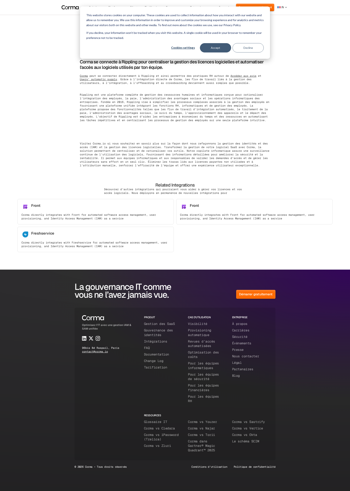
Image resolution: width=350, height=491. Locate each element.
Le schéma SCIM (245, 441)
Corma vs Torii (201, 435)
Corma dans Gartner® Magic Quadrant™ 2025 (201, 446)
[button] (282, 7)
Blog (236, 376)
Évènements (241, 343)
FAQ (147, 348)
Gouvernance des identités (158, 332)
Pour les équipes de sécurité (203, 376)
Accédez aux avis (243, 76)
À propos (240, 324)
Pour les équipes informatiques (203, 365)
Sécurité (240, 337)
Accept (215, 47)
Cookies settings (183, 47)
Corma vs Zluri (157, 446)
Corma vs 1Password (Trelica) (161, 437)
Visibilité (197, 324)
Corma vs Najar (201, 428)
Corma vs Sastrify (248, 422)
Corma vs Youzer (202, 422)
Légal (237, 363)
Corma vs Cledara (159, 428)
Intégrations (155, 341)
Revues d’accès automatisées (201, 343)
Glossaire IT (155, 422)
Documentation (156, 354)
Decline (248, 47)
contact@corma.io (95, 351)
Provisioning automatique (199, 332)
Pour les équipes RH (203, 398)
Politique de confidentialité (254, 467)
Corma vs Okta (244, 435)
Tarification (155, 367)
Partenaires (242, 369)
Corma (84, 76)
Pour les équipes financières (203, 387)
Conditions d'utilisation (209, 467)
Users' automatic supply (98, 79)
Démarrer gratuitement (256, 294)
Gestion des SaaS (159, 324)
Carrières (241, 330)
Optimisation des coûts (203, 354)
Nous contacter (245, 356)
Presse (238, 350)
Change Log (153, 361)
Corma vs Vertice (247, 428)
